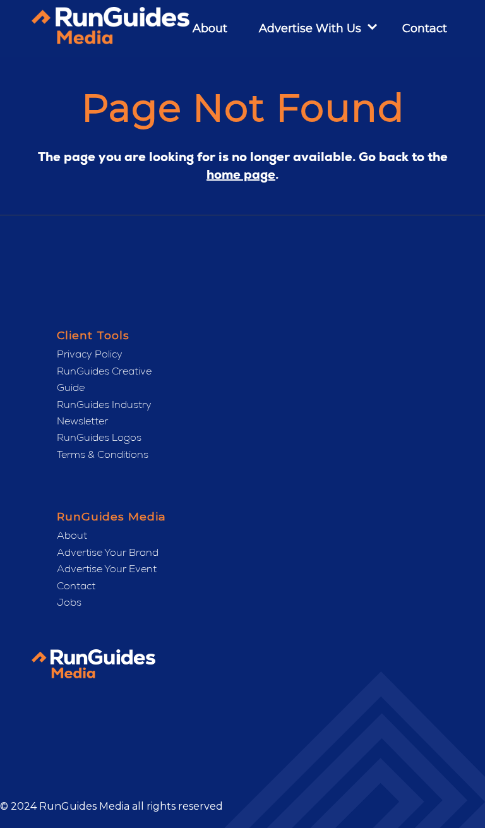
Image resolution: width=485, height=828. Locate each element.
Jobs (69, 602)
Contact (76, 585)
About (72, 535)
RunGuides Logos (99, 437)
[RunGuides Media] (110, 28)
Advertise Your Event (107, 568)
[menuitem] (200, 28)
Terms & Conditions (102, 454)
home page (241, 174)
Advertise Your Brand (108, 552)
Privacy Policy (90, 354)
